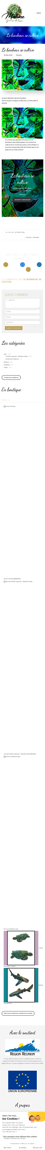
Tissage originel (32, 237)
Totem (6, 367)
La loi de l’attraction (15, 232)
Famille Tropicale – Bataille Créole (17, 356)
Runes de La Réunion (12, 359)
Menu (39, 13)
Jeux (5, 354)
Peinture (19, 55)
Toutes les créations (11, 378)
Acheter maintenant (22, 200)
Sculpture (7, 365)
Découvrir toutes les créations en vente (18, 1013)
